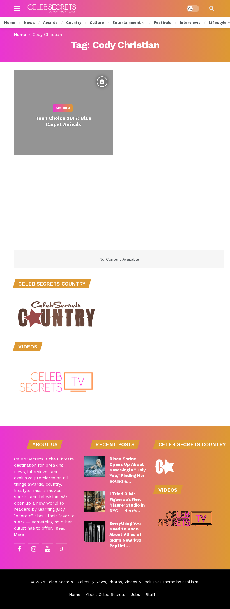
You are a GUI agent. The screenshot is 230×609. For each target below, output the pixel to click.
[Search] (212, 8)
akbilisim (190, 582)
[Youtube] (47, 548)
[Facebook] (19, 548)
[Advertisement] (115, 208)
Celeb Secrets (60, 582)
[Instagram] (33, 548)
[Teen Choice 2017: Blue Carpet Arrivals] (63, 112)
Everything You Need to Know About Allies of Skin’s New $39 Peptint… (125, 534)
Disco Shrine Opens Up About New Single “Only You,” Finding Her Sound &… (127, 470)
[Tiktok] (61, 548)
